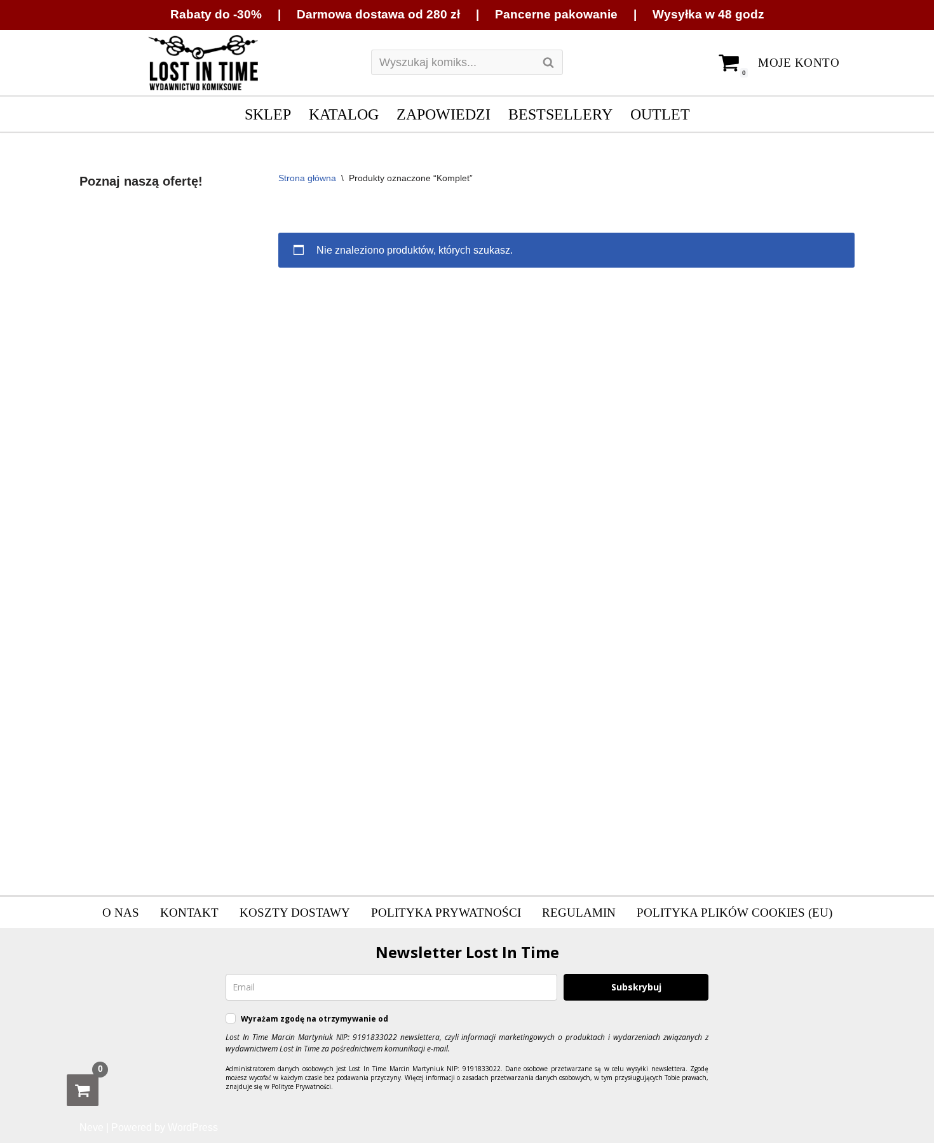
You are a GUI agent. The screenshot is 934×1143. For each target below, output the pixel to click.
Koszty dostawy (295, 912)
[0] (82, 1090)
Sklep (268, 114)
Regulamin (579, 912)
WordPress (193, 1127)
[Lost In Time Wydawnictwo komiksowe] (203, 63)
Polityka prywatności (446, 912)
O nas (120, 912)
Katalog (344, 114)
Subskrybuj (636, 987)
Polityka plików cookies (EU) (734, 912)
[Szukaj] (548, 62)
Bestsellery (560, 114)
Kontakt (189, 912)
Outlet (660, 114)
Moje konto (798, 62)
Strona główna (307, 178)
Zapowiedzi (443, 114)
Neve (91, 1127)
